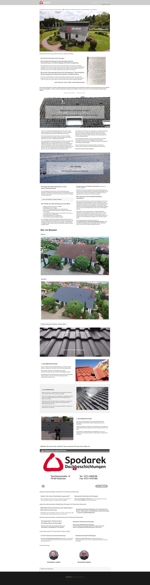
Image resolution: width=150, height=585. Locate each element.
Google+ (86, 578)
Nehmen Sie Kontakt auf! (47, 568)
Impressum (83, 578)
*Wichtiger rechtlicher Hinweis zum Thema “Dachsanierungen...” (75, 580)
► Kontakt (90, 578)
